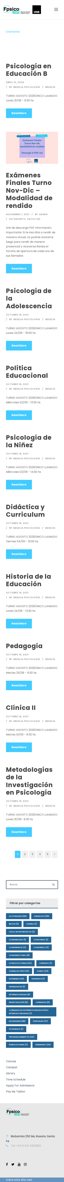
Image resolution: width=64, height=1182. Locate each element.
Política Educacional (27, 372)
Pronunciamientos (21, 1036)
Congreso (41, 947)
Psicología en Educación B (29, 70)
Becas (14, 923)
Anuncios (41, 916)
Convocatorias (20, 963)
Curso (42, 971)
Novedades (17, 1021)
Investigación (18, 1002)
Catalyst (11, 1067)
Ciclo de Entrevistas (22, 931)
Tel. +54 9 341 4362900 (25, 1146)
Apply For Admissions (20, 1085)
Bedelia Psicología (26, 87)
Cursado (45, 963)
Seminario (43, 1044)
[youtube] (19, 1164)
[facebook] (7, 1164)
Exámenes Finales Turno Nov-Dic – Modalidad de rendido (29, 190)
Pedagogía (24, 645)
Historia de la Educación (28, 580)
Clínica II (21, 707)
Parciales (40, 1021)
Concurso (41, 939)
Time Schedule (16, 1079)
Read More (19, 113)
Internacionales (19, 994)
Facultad (33, 219)
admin (43, 214)
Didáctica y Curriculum (25, 510)
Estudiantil (17, 219)
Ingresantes (17, 986)
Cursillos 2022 (19, 971)
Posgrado (16, 1029)
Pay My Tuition (15, 1091)
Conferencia (17, 947)
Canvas (11, 1061)
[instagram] (25, 1164)
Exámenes (16, 978)
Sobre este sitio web (19, 1179)
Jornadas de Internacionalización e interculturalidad (28, 1012)
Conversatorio (19, 955)
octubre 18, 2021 (17, 314)
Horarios (38, 978)
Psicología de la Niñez (29, 441)
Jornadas (42, 1002)
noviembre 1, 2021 (18, 214)
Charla (31, 923)
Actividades (18, 916)
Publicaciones (18, 1044)
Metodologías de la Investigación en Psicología (29, 781)
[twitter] (12, 1164)
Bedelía (50, 87)
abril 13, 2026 (15, 82)
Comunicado (17, 939)
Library (10, 1073)
